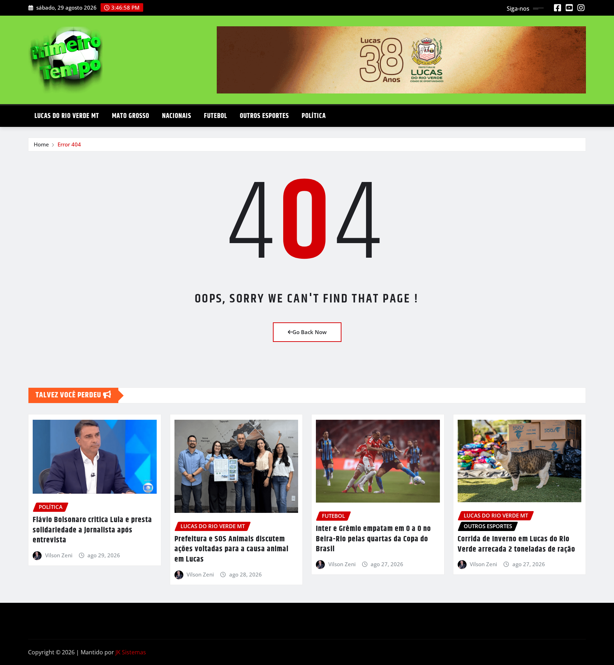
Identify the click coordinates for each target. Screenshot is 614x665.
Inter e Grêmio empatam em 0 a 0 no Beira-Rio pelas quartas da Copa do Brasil (373, 539)
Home (41, 144)
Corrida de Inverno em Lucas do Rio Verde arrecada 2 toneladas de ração (516, 544)
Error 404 (69, 144)
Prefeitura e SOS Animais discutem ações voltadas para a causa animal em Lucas (231, 549)
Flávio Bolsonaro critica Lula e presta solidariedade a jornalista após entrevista (92, 530)
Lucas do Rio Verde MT (66, 116)
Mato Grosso (130, 116)
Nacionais (176, 116)
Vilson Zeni (58, 555)
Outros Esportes (264, 116)
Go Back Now (309, 332)
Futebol (215, 116)
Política (314, 116)
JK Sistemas (130, 652)
